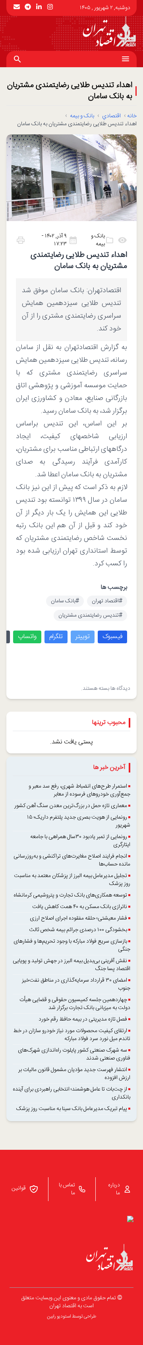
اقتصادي (111, 116)
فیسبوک (112, 636)
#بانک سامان (65, 601)
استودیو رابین (59, 1316)
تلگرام (56, 636)
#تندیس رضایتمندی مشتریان (90, 615)
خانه (132, 116)
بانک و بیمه (82, 116)
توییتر (82, 636)
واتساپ (27, 636)
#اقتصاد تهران (107, 601)
